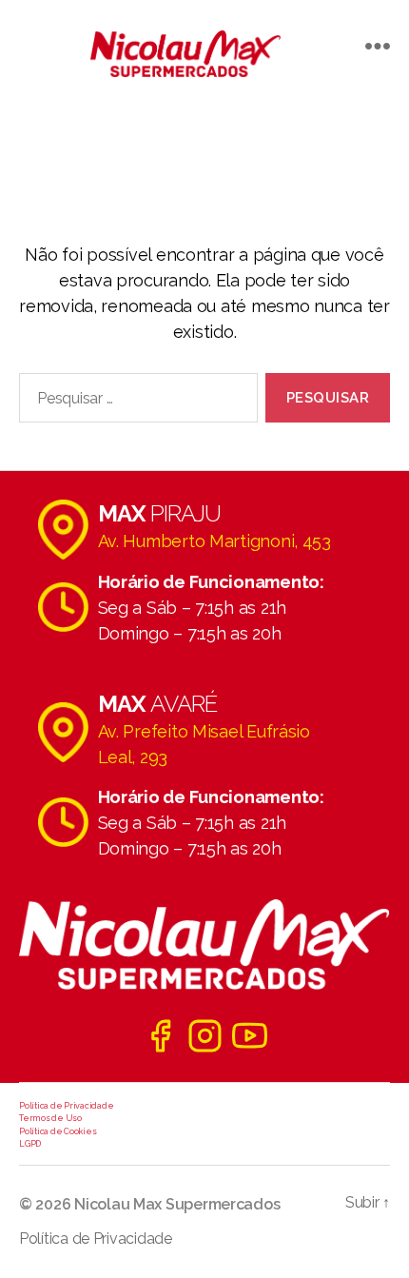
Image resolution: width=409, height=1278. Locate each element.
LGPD (30, 1144)
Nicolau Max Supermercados (177, 1204)
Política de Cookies (57, 1131)
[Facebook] (160, 1035)
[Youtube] (249, 1035)
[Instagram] (205, 1035)
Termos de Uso (50, 1118)
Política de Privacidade (66, 1106)
